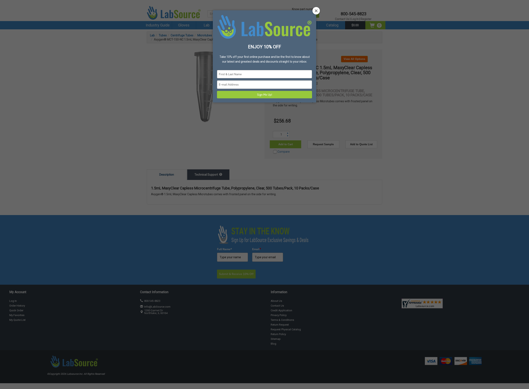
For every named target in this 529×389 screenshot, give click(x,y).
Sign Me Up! (264, 94)
